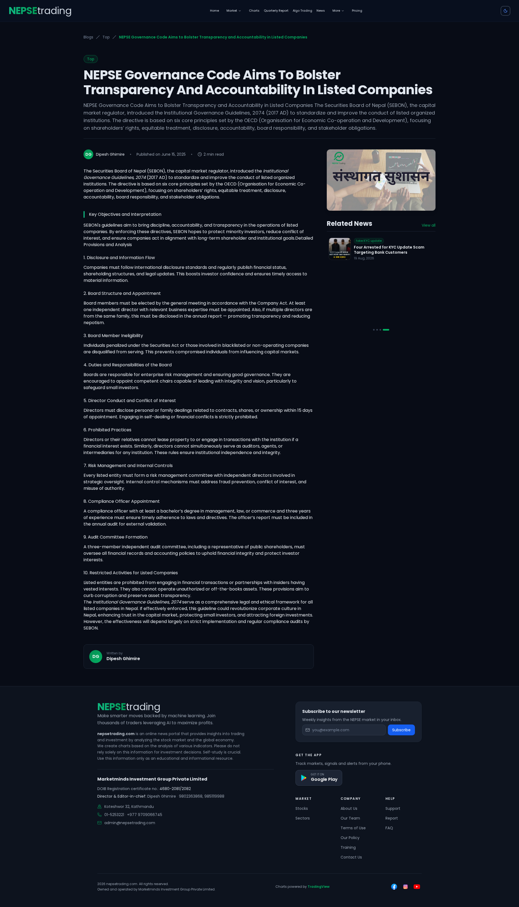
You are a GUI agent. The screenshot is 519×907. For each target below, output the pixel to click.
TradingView (319, 886)
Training (348, 847)
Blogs (88, 37)
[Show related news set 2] (382, 330)
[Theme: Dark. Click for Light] (505, 11)
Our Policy (350, 837)
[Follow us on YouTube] (417, 887)
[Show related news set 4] (388, 330)
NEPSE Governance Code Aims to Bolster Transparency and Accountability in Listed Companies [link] (213, 37)
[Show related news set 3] (385, 330)
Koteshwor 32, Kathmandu (129, 806)
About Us (349, 808)
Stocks (301, 808)
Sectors (302, 818)
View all (428, 225)
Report (391, 818)
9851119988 (214, 796)
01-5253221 (114, 814)
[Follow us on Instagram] (405, 887)
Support (392, 808)
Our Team (350, 818)
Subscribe (401, 730)
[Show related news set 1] (376, 330)
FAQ (389, 828)
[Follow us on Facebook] (394, 887)
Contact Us (351, 857)
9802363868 (190, 796)
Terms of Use (353, 828)
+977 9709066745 (144, 814)
